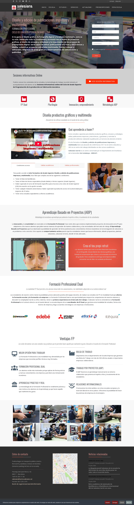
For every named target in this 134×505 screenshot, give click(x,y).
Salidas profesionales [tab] (72, 165)
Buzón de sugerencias (19, 484)
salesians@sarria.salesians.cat (22, 479)
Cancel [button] (122, 502)
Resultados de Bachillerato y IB (100, 476)
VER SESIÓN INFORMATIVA (103, 81)
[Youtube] (23, 1)
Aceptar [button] (108, 502)
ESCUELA (52, 7)
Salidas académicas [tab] (47, 165)
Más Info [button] (129, 502)
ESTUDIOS (62, 7)
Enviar (96, 55)
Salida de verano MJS (96, 461)
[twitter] (17, 1)
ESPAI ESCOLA (117, 7)
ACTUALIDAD (86, 7)
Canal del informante (34, 484)
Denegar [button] (115, 502)
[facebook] (13, 1)
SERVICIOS (74, 7)
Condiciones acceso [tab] (23, 165)
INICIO (44, 7)
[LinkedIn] (26, 1)
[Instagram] (20, 1)
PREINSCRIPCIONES (103, 7)
